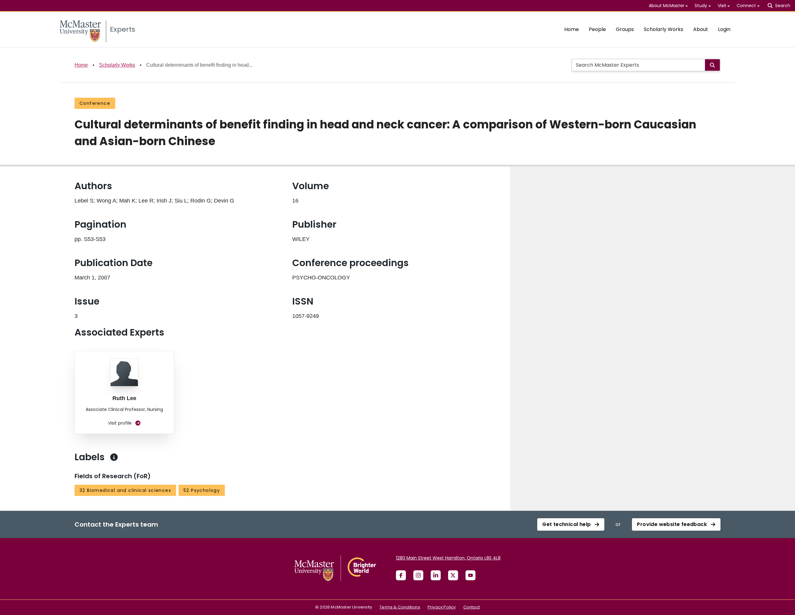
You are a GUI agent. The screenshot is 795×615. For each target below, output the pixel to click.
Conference (95, 103)
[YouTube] (470, 575)
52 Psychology (202, 490)
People (597, 29)
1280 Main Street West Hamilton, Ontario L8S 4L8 (448, 557)
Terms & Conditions (399, 607)
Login (724, 29)
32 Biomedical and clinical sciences (125, 490)
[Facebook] (401, 575)
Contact (471, 607)
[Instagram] (418, 575)
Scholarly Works (663, 29)
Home (571, 29)
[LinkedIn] (436, 575)
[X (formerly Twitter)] (453, 575)
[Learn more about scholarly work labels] (114, 457)
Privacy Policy (442, 607)
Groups (625, 29)
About (700, 29)
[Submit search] (712, 65)
